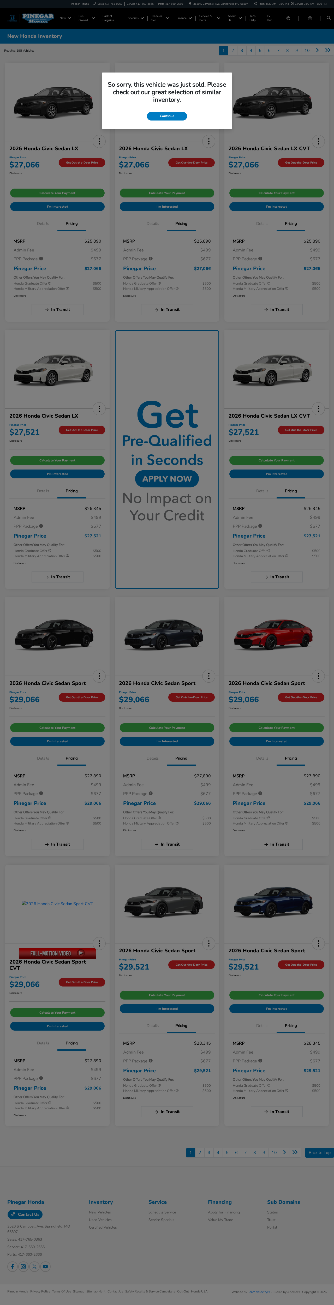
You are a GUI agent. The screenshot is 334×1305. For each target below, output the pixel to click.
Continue (167, 116)
